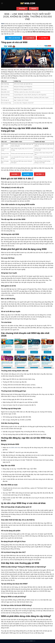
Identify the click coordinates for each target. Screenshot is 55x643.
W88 (2, 23)
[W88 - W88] (27, 3)
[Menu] (2, 3)
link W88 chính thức (14, 447)
